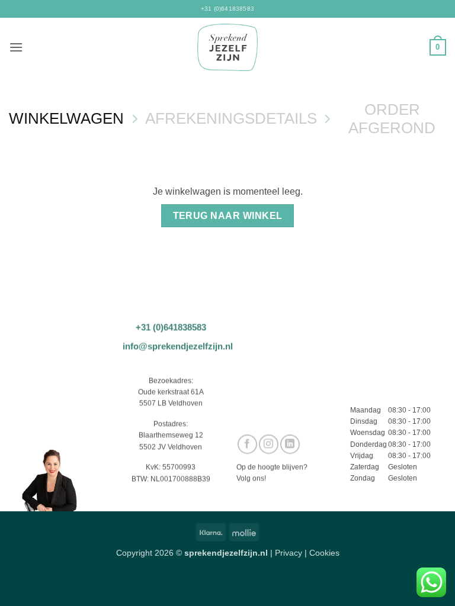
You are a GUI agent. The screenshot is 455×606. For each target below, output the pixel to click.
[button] (16, 47)
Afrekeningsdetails (231, 118)
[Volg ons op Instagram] (268, 444)
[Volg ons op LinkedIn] (290, 444)
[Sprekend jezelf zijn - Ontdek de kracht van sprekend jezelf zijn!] (227, 47)
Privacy (288, 552)
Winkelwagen (66, 118)
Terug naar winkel (228, 216)
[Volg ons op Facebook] (247, 444)
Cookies (324, 552)
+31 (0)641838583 (227, 8)
